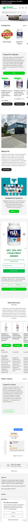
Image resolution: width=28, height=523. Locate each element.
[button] (22, 7)
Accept (13, 512)
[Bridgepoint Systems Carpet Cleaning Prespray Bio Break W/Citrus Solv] (19, 83)
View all (25, 25)
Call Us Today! (6, 169)
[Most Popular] (7, 34)
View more (14, 304)
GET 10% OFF (14, 271)
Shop (14, 73)
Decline (13, 516)
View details (6, 345)
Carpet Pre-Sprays (19, 42)
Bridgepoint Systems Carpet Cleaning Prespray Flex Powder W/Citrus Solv (7, 94)
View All (25, 378)
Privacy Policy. (13, 509)
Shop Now (13, 211)
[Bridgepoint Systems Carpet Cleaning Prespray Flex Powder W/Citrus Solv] (7, 83)
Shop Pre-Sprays (9, 411)
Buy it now (14, 289)
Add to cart (18, 284)
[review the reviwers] (9, 446)
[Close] (25, 248)
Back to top (14, 471)
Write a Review (18, 429)
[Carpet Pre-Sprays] (19, 34)
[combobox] (14, 12)
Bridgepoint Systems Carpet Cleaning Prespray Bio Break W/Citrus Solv (19, 93)
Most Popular (7, 42)
